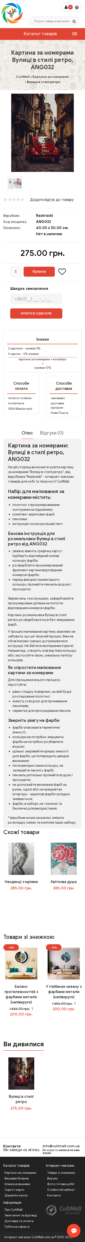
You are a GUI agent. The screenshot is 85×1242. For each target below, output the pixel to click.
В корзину (24, 1117)
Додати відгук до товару (52, 200)
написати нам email (61, 1151)
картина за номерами (34, 359)
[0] (77, 7)
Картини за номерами (20, 1173)
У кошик (24, 898)
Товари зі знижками (61, 1173)
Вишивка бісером (17, 1178)
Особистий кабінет (61, 1190)
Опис (27, 433)
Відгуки (52, 1178)
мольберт (60, 359)
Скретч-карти (14, 1190)
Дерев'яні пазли (16, 1195)
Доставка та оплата (19, 1221)
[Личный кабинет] (66, 7)
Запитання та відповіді (21, 1215)
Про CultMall (13, 1210)
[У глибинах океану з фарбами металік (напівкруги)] (64, 963)
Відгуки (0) (51, 433)
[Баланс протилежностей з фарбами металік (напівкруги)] (21, 963)
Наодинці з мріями (21, 882)
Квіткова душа (64, 882)
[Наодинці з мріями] (21, 858)
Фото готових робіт (61, 1184)
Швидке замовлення (29, 288)
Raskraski (44, 215)
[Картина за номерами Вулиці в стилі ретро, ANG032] (42, 133)
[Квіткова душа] (64, 858)
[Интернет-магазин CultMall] (12, 13)
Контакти (12, 1146)
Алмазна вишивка (17, 1184)
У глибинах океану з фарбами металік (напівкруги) (64, 991)
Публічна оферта (17, 1227)
